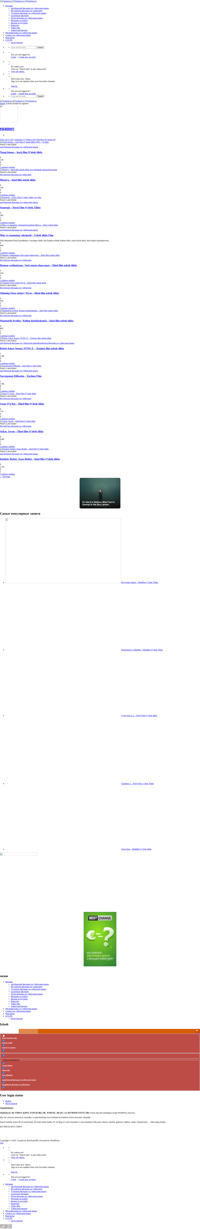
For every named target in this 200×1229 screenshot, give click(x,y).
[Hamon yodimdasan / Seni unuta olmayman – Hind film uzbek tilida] (30, 255)
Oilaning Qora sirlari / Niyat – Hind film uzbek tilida (29, 293)
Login (13, 57)
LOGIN (8, 40)
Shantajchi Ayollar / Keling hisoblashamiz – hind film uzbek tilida (36, 320)
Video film (15, 28)
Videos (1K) (31, 139)
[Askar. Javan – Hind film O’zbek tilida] (17, 421)
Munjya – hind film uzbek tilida (18, 179)
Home (2, 103)
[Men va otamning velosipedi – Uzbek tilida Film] (29, 225)
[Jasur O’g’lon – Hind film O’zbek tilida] (18, 393)
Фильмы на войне (19, 20)
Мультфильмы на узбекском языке (21, 33)
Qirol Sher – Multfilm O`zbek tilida (136, 849)
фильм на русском (19, 23)
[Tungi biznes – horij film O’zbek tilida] (24, 142)
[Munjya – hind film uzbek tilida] (28, 170)
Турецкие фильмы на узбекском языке (28, 13)
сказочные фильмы (20, 15)
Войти (8, 1101)
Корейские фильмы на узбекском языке (56, 343)
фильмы (9, 6)
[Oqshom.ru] (18, 1)
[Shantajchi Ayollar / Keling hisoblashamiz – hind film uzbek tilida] (29, 310)
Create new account (27, 57)
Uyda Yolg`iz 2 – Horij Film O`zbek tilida (139, 715)
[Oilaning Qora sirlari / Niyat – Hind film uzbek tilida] (23, 283)
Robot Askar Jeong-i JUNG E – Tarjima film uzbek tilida (32, 348)
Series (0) (51, 139)
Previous (5, 476)
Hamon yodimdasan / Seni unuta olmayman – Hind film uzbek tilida (38, 265)
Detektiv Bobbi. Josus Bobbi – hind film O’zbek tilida (30, 459)
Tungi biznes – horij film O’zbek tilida (21, 152)
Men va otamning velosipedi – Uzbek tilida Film (26, 235)
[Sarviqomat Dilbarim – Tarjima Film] (20, 366)
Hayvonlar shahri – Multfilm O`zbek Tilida (139, 582)
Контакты (10, 37)
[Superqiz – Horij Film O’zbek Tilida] (20, 197)
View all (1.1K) (7, 139)
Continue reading (7, 167)
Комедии (15, 25)
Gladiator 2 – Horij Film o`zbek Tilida (137, 783)
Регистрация (11, 1103)
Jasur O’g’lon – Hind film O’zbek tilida (22, 403)
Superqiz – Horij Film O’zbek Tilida (20, 207)
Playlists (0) (42, 139)
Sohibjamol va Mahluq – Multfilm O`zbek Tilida (142, 650)
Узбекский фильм (19, 30)
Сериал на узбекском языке (18, 35)
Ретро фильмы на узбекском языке (27, 18)
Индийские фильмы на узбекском (26, 11)
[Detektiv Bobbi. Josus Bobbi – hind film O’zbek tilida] (24, 449)
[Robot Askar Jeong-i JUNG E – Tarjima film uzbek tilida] (25, 338)
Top (1, 1143)
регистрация (16, 42)
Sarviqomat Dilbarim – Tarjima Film (20, 376)
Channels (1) (20, 139)
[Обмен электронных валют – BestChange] (100, 965)
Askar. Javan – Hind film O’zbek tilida (21, 431)
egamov (7, 128)
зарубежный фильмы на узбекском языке (30, 8)
